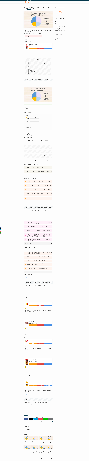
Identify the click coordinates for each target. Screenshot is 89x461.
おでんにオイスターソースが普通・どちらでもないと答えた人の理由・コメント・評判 (38, 62)
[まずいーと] (26, 2)
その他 (25, 415)
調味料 (27, 415)
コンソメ (57, 35)
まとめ (28, 73)
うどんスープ (30, 70)
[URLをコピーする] (50, 419)
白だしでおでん (30, 72)
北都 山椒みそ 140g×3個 (32, 321)
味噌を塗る (30, 69)
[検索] (64, 0)
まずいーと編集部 (27, 429)
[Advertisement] (38, 54)
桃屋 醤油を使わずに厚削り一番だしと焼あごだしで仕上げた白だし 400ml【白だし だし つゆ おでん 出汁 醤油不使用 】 (40, 381)
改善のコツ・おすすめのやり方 (32, 66)
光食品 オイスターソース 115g (33, 44)
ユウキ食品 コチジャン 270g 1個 (33, 359)
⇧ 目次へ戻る (25, 202)
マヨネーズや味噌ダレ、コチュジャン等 (33, 71)
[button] (26, 419)
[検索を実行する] (64, 7)
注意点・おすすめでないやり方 (32, 65)
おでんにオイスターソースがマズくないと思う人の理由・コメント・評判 (37, 63)
